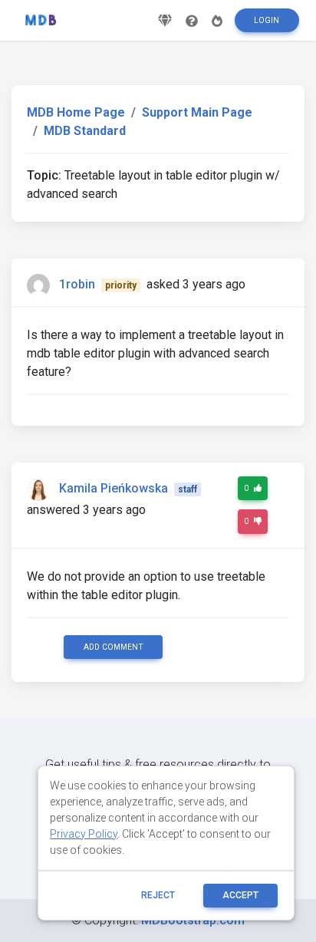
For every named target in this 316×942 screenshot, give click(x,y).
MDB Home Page (76, 112)
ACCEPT (240, 895)
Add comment (113, 647)
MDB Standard (85, 131)
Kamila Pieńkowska (113, 488)
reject (158, 895)
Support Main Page (197, 112)
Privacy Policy (83, 834)
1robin (77, 284)
